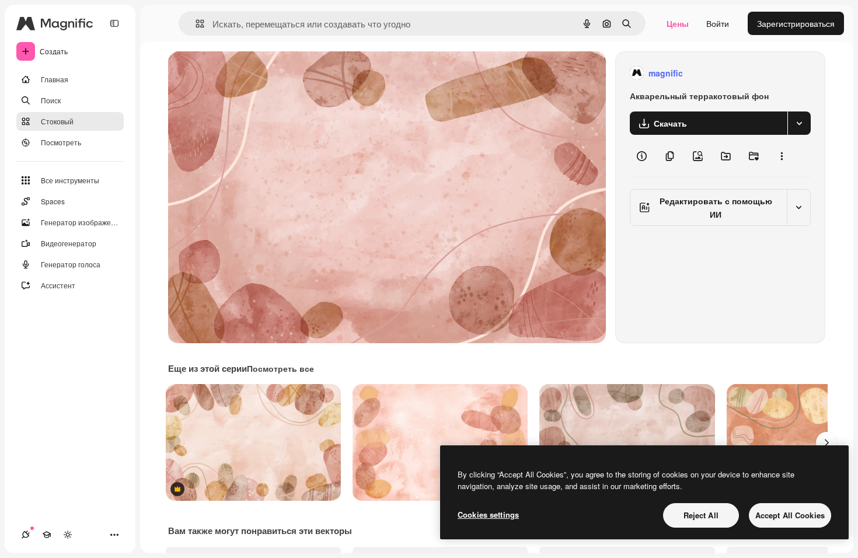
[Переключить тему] (67, 534)
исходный (246, 73)
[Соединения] (25, 534)
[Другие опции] (781, 156)
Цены (678, 23)
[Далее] (826, 442)
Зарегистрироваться (796, 23)
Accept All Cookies (790, 515)
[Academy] (46, 534)
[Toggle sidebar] (114, 23)
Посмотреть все (280, 368)
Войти (717, 23)
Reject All (701, 515)
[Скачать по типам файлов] (799, 123)
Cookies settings (488, 514)
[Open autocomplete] (195, 23)
